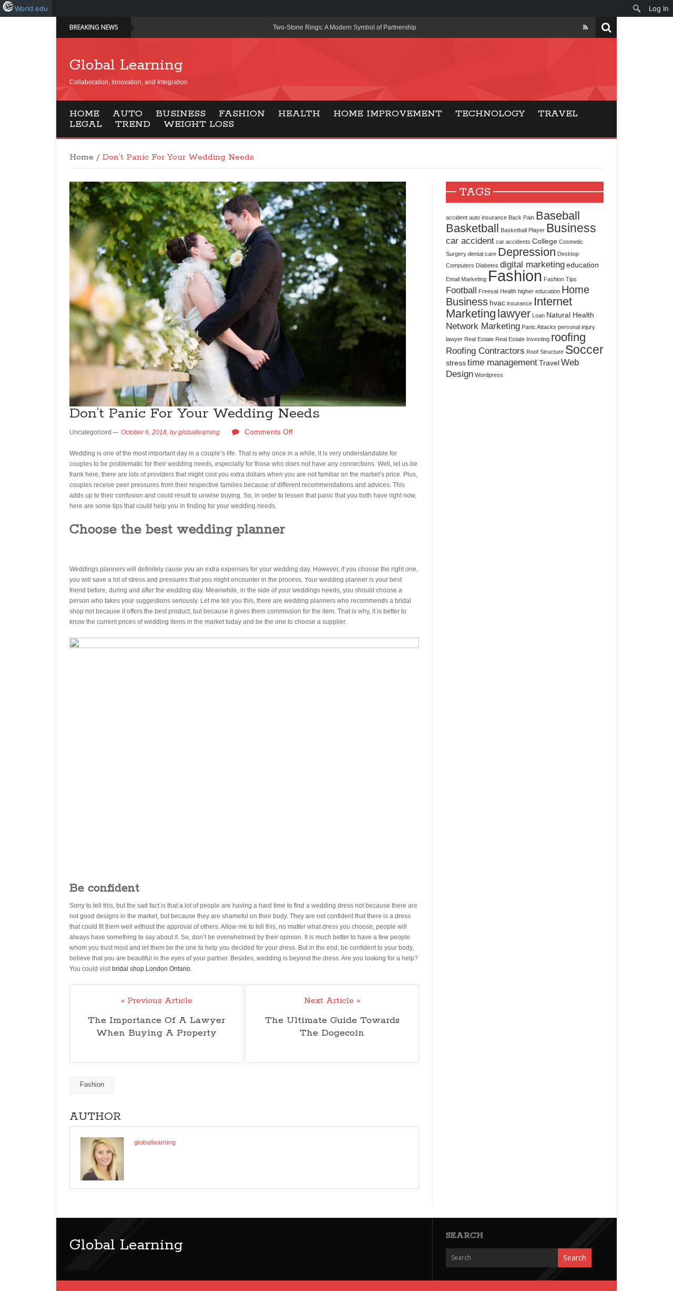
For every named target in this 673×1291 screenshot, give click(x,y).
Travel (558, 113)
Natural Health (570, 315)
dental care (482, 254)
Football (461, 290)
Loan (538, 315)
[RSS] (585, 27)
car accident (470, 240)
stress (456, 363)
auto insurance (488, 217)
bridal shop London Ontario (151, 968)
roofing (568, 337)
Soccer (584, 349)
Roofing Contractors (485, 350)
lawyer (514, 313)
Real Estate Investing (522, 339)
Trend (132, 124)
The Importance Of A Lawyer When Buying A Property (156, 1027)
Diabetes (487, 265)
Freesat (488, 291)
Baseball (558, 215)
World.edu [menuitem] (31, 8)
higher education (539, 291)
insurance (519, 303)
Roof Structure (545, 352)
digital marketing (532, 264)
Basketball (472, 228)
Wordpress (489, 375)
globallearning (199, 432)
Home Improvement (387, 113)
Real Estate (479, 339)
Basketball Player (523, 230)
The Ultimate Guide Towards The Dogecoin (332, 1027)
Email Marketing (466, 279)
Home (84, 113)
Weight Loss (199, 124)
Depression (527, 252)
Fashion (242, 113)
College (544, 241)
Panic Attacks (539, 327)
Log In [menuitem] (659, 8)
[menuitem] (637, 8)
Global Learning (126, 65)
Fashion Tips (560, 279)
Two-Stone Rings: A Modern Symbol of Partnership (344, 27)
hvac (497, 303)
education (582, 265)
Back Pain (521, 217)
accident (456, 217)
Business (181, 113)
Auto (127, 113)
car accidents (513, 242)
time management (502, 362)
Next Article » (332, 1001)
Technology (490, 113)
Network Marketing (483, 326)
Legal (85, 124)
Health (299, 113)
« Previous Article (156, 1001)
